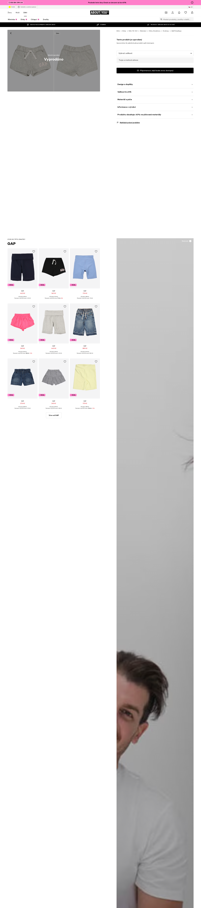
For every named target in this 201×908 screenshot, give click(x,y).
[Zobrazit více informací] (22, 300)
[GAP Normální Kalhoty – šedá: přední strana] (30, 60)
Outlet (13, 7)
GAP (11, 243)
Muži (18, 13)
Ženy (10, 13)
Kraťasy (166, 31)
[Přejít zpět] (10, 33)
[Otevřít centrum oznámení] (179, 13)
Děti (25, 13)
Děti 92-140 (133, 31)
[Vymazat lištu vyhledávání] (192, 19)
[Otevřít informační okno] (192, 2)
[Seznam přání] (185, 12)
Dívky (124, 31)
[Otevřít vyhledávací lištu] (160, 19)
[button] (155, 53)
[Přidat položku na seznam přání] (33, 251)
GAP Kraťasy (176, 31)
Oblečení (143, 31)
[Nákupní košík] (192, 12)
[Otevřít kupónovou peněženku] (166, 12)
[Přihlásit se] (172, 12)
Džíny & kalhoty (155, 31)
